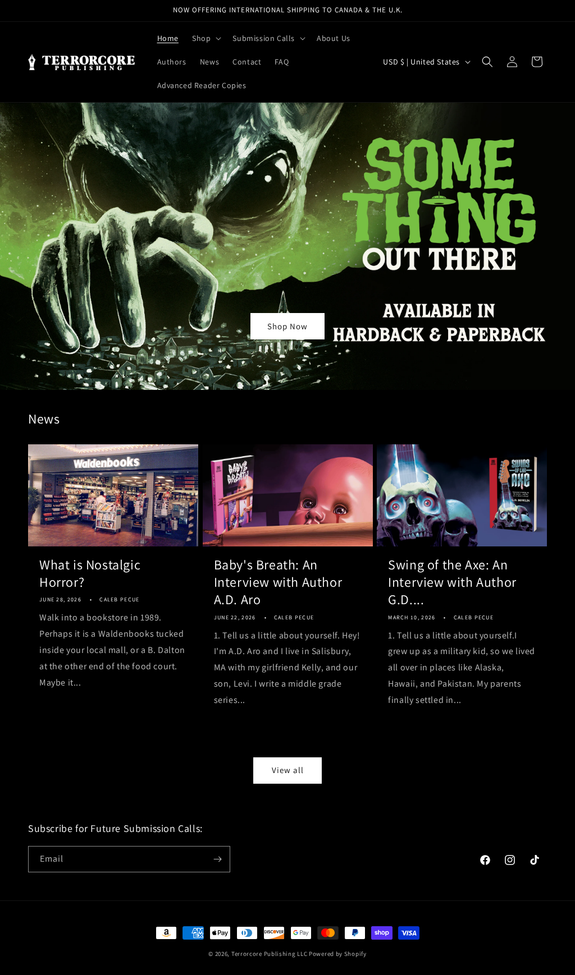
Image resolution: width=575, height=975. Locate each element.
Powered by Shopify (338, 954)
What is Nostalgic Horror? (89, 573)
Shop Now (287, 325)
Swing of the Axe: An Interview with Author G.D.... (452, 582)
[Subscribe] (217, 859)
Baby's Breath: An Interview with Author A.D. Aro (278, 582)
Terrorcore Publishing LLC (269, 954)
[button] (205, 38)
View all (288, 770)
